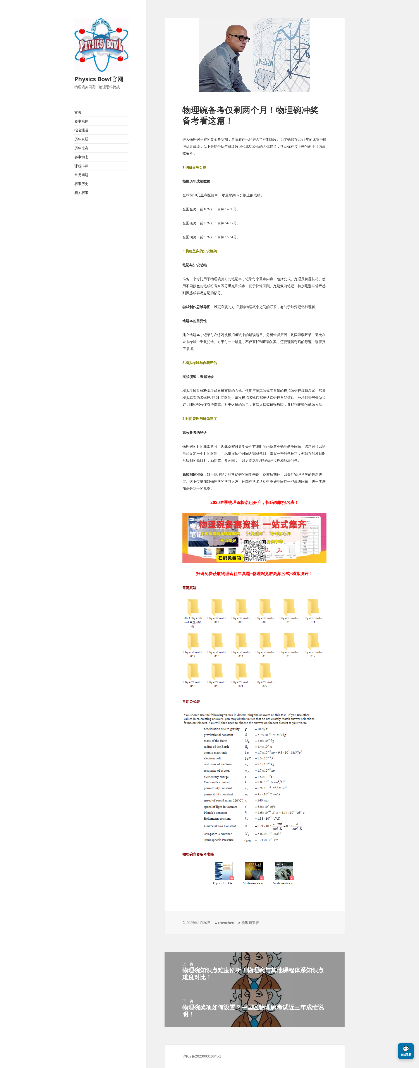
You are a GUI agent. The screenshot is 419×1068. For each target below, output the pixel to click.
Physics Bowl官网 (98, 79)
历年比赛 (81, 148)
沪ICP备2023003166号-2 (201, 1056)
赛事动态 (81, 157)
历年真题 (81, 139)
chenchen (226, 922)
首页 (77, 112)
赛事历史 (81, 183)
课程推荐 (81, 165)
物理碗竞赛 (250, 922)
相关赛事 (81, 192)
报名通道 (81, 130)
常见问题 (81, 174)
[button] (406, 1051)
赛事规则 (81, 121)
